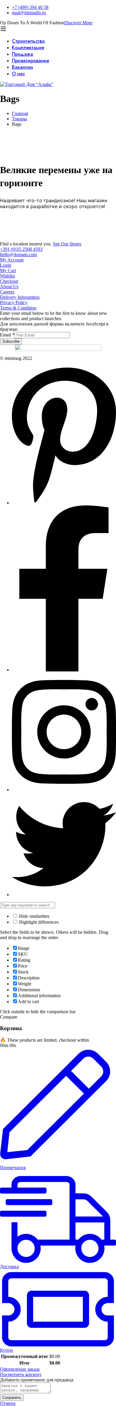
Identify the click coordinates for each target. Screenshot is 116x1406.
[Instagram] (64, 789)
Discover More (78, 22)
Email (7, 334)
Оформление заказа (20, 1369)
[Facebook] (64, 669)
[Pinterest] (64, 502)
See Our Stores (67, 243)
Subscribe (11, 341)
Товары (19, 118)
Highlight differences (38, 922)
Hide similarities (33, 916)
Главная (20, 113)
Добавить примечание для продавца (36, 1379)
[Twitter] (64, 894)
